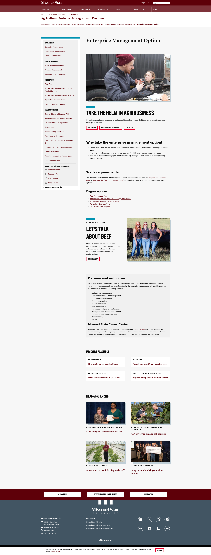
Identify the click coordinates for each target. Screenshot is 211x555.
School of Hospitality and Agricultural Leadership (60, 14)
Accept (159, 550)
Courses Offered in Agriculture (56, 122)
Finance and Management (55, 51)
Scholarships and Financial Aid (57, 114)
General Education (52, 151)
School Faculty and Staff (54, 131)
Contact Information (52, 160)
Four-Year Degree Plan (98, 196)
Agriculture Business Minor (55, 100)
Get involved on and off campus (148, 433)
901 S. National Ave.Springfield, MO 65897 (51, 523)
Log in (143, 3)
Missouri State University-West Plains (98, 525)
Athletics (155, 9)
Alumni (118, 9)
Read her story (93, 259)
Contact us (129, 128)
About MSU (46, 9)
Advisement (49, 127)
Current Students (84, 9)
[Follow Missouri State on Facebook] (140, 519)
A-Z (149, 3)
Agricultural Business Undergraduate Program (72, 18)
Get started (92, 128)
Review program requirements (110, 128)
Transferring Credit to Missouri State (58, 156)
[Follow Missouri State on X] (149, 519)
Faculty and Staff (102, 9)
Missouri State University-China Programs (99, 528)
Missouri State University (94, 522)
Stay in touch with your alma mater (147, 472)
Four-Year (48, 84)
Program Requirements (54, 70)
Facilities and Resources (54, 136)
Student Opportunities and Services (58, 118)
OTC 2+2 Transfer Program (55, 104)
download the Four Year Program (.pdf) (108, 180)
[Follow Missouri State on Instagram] (158, 519)
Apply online (62, 494)
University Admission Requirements (58, 147)
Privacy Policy (55, 552)
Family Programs (139, 9)
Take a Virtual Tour (50, 533)
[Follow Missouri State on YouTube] (140, 528)
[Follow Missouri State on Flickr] (167, 528)
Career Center (139, 329)
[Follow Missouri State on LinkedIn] (149, 528)
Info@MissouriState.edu (51, 527)
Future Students (66, 9)
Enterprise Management (54, 47)
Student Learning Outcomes (55, 74)
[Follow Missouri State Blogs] (158, 528)
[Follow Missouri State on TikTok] (167, 519)
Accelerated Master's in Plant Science (59, 95)
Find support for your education (104, 431)
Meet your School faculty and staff (105, 470)
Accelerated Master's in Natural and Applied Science (110, 198)
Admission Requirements (54, 65)
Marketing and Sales (53, 55)
